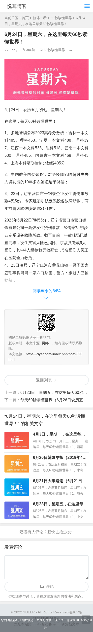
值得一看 (40, 18)
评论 (50, 586)
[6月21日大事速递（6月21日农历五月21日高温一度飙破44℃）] (16, 487)
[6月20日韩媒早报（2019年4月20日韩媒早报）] (16, 464)
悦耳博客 (17, 6)
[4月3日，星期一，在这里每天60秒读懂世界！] (16, 440)
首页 (25, 18)
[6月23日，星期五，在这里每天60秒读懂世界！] (16, 510)
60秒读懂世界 (61, 18)
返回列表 (44, 380)
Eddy (13, 50)
